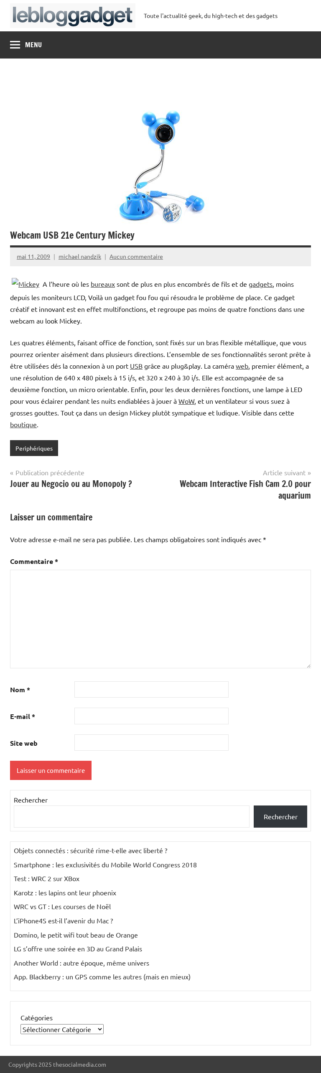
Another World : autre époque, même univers (81, 962)
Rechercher (31, 799)
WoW (186, 401)
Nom (20, 689)
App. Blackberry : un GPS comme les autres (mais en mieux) (102, 976)
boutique (23, 424)
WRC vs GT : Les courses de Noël (62, 906)
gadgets (261, 284)
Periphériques (34, 448)
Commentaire (34, 561)
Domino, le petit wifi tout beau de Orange (76, 934)
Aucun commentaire (136, 256)
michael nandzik (80, 256)
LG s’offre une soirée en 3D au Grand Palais (78, 948)
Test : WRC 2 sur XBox (46, 878)
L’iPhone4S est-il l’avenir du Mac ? (63, 920)
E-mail (22, 716)
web (242, 366)
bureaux (103, 284)
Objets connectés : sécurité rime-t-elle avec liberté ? (90, 850)
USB (136, 366)
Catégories (36, 1017)
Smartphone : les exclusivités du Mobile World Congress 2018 (105, 864)
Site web (24, 743)
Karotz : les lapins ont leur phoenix (65, 892)
